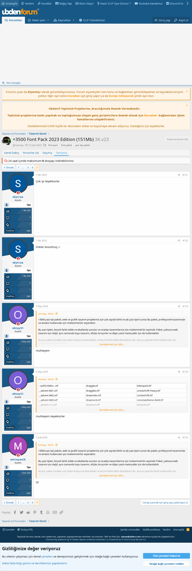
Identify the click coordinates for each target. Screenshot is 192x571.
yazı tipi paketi (82, 145)
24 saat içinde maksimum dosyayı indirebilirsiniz (41, 161)
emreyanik (18, 459)
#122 (185, 240)
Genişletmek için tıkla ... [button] (112, 344)
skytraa (18, 197)
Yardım (29, 3)
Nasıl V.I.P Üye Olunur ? (115, 3)
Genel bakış (11, 152)
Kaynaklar (64, 20)
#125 (185, 437)
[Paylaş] (179, 175)
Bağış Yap (65, 3)
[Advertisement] (96, 52)
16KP (28, 493)
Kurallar (46, 3)
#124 (185, 371)
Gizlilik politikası (151, 529)
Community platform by (76, 539)
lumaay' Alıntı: (46, 313)
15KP (28, 231)
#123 (185, 306)
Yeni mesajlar (13, 82)
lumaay (19, 145)
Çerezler (10, 529)
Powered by (127, 539)
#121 (185, 174)
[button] (48, 20)
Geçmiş (47, 152)
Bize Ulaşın (86, 3)
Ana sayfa (178, 529)
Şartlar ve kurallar (130, 529)
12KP (28, 362)
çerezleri (47, 556)
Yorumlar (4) (31, 152)
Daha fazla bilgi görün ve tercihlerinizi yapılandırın (34, 563)
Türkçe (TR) (26, 529)
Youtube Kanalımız (151, 3)
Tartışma (61, 152)
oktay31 (18, 328)
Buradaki (150, 115)
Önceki (10, 167)
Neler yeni (38, 20)
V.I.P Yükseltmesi (94, 20)
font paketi (66, 145)
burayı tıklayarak (121, 96)
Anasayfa (11, 3)
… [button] (23, 167)
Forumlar (15, 20)
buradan (74, 96)
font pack (53, 145)
